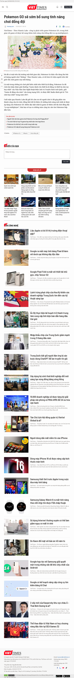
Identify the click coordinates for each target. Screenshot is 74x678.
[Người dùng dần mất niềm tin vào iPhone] (16, 444)
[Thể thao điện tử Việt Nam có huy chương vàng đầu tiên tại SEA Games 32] (16, 630)
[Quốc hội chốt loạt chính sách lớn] (11, 179)
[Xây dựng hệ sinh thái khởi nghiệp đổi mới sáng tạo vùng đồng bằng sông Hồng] (16, 383)
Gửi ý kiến (65, 161)
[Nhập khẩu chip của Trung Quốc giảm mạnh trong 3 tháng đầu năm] (16, 341)
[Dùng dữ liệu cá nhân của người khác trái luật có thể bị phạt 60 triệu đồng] (63, 202)
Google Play (66, 676)
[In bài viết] (60, 26)
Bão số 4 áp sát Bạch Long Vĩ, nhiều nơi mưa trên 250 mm (45, 188)
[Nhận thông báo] (57, 7)
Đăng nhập (68, 7)
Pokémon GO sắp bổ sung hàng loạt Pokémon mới (23, 127)
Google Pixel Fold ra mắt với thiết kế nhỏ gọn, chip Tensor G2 (48, 273)
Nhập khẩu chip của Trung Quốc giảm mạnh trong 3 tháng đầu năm (50, 336)
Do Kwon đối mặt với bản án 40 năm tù (47, 541)
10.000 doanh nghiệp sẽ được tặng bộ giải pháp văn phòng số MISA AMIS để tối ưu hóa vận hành (50, 399)
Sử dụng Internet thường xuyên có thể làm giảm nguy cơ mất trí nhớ (49, 522)
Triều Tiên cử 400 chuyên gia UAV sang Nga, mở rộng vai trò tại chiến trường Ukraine (45, 213)
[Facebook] (56, 26)
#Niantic (25, 133)
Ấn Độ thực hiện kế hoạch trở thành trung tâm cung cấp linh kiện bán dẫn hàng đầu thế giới (49, 316)
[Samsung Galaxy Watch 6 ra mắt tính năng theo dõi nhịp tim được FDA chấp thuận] (16, 506)
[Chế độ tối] (61, 7)
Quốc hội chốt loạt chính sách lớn (10, 187)
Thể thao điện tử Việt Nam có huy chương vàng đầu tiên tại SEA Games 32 (49, 625)
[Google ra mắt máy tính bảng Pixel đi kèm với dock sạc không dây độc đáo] (16, 258)
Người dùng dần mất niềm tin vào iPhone (49, 438)
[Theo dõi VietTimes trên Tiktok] (66, 668)
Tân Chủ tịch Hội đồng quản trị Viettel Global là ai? (47, 419)
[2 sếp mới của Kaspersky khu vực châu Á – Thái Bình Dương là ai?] (16, 609)
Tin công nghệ (11, 225)
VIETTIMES (37, 7)
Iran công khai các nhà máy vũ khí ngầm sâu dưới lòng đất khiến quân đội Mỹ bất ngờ (63, 190)
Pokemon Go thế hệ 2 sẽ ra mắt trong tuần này (22, 124)
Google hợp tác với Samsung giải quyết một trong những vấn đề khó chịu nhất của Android (49, 564)
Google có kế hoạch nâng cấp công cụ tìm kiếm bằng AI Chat (49, 584)
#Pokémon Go (16, 133)
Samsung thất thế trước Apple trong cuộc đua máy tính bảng (49, 481)
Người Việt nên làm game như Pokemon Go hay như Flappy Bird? (28, 119)
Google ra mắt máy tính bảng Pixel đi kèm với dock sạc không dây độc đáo (49, 253)
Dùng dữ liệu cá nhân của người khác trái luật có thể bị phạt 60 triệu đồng (62, 212)
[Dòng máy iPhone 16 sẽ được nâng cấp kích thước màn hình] (16, 465)
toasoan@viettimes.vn (63, 657)
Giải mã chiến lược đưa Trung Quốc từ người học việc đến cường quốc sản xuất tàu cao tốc (28, 213)
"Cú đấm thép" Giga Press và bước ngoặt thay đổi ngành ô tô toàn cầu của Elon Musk (10, 213)
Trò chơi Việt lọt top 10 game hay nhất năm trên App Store (26, 122)
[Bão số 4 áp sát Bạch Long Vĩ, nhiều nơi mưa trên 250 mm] (45, 179)
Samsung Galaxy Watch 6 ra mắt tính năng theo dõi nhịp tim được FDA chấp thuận (49, 501)
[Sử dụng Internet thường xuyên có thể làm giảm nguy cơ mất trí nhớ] (16, 527)
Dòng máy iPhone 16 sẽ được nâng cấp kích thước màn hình (49, 460)
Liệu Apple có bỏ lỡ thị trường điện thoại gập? (48, 232)
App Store (59, 676)
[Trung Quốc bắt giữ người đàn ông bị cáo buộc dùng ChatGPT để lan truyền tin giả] (16, 362)
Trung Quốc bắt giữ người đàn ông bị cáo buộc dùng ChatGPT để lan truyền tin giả (48, 357)
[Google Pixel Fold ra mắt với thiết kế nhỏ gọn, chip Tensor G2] (16, 278)
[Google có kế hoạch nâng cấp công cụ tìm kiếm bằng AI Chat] (16, 589)
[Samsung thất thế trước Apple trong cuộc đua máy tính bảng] (16, 486)
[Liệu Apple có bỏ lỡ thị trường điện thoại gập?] (16, 237)
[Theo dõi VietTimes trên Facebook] (57, 668)
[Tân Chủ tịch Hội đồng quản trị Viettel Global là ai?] (16, 424)
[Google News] (66, 26)
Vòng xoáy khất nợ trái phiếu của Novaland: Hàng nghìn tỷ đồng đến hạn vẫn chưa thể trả (28, 190)
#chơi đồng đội (34, 133)
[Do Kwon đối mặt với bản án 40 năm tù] (16, 547)
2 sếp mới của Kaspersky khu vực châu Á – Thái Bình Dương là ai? (49, 604)
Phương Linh (10, 26)
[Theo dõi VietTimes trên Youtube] (63, 668)
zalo (60, 668)
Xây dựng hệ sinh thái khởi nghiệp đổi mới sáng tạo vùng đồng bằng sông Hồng (49, 378)
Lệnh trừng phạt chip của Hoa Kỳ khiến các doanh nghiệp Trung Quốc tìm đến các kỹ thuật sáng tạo (49, 295)
